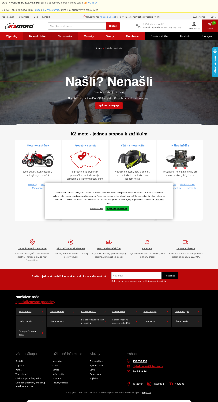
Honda (37, 9)
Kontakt (46, 16)
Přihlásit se (170, 275)
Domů (98, 48)
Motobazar (38, 187)
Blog (36, 16)
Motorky (32, 184)
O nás (55, 365)
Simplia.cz (146, 392)
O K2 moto (24, 16)
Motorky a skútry (38, 145)
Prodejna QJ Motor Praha (28, 333)
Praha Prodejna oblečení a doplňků (92, 321)
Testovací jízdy (96, 361)
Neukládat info (96, 208)
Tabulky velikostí (60, 382)
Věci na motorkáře (132, 145)
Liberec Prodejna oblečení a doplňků (121, 321)
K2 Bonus (147, 248)
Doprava (19, 365)
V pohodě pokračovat (117, 208)
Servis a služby (159, 36)
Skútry (44, 184)
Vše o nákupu (8, 16)
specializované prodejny (35, 302)
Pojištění (94, 378)
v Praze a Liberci (107, 16)
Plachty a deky (187, 184)
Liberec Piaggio (182, 311)
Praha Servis (149, 321)
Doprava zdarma (186, 248)
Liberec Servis (181, 321)
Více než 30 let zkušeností (71, 248)
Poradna (57, 378)
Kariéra (56, 369)
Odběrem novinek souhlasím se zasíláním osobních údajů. (138, 281)
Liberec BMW (118, 311)
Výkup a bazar (96, 365)
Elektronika (190, 187)
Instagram (159, 383)
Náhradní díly (180, 145)
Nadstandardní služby (109, 248)
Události (185, 36)
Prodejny (207, 36)
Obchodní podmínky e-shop (28, 378)
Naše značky (58, 374)
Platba (18, 369)
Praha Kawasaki (88, 311)
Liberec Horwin (57, 321)
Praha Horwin (25, 321)
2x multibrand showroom (32, 248)
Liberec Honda (57, 311)
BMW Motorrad (51, 9)
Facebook (137, 383)
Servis (92, 369)
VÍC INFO (92, 2)
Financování (95, 374)
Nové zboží (58, 361)
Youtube (179, 383)
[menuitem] (11, 36)
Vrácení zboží (21, 374)
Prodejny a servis (85, 145)
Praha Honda (25, 311)
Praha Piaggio (149, 311)
